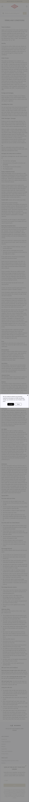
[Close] (27, 395)
